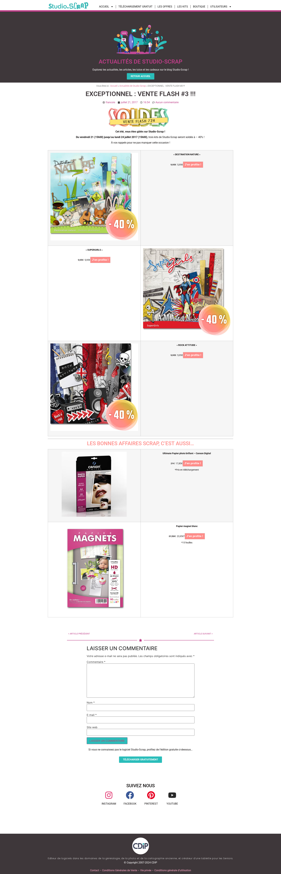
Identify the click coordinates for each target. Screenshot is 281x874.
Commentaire (96, 662)
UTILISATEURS (218, 6)
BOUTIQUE (199, 6)
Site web (92, 727)
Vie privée (145, 870)
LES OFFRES (165, 6)
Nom (91, 702)
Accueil (113, 86)
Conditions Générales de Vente (119, 870)
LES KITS (182, 6)
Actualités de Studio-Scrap (132, 86)
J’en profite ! (193, 164)
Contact (94, 870)
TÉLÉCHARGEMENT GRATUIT (135, 6)
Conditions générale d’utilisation (172, 870)
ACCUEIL (104, 6)
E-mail (92, 715)
